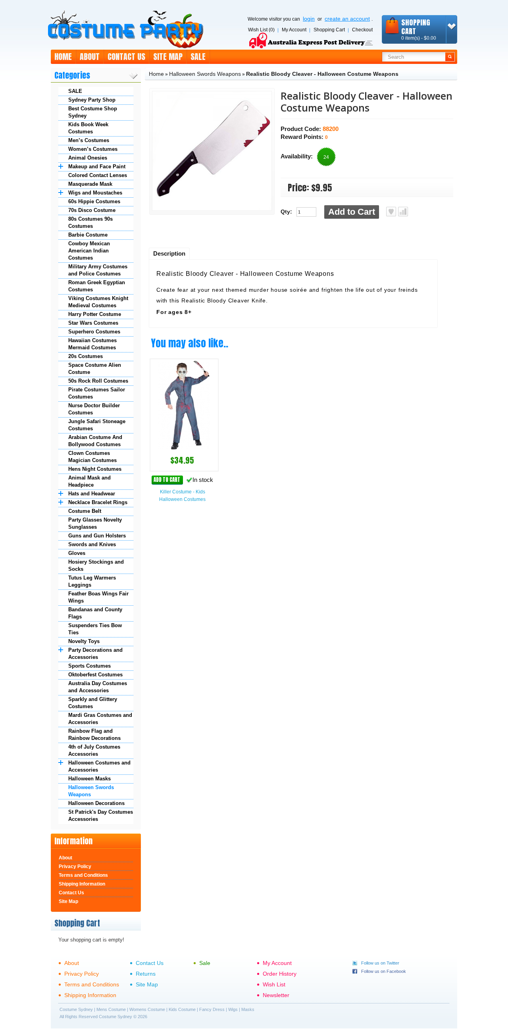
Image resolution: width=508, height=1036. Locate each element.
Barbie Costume (88, 235)
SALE (75, 91)
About (90, 56)
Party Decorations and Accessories (95, 653)
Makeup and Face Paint (96, 166)
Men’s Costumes (88, 140)
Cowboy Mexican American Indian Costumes (89, 251)
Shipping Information (82, 884)
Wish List (274, 984)
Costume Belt (84, 511)
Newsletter (276, 995)
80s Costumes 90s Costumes (90, 222)
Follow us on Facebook (383, 971)
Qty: (286, 211)
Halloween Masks (89, 779)
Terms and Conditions (83, 875)
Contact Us (126, 56)
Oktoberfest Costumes (95, 675)
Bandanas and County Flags (95, 613)
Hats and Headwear (91, 494)
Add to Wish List (391, 211)
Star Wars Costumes (93, 323)
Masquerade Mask (90, 184)
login (309, 18)
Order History (279, 974)
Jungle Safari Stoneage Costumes (96, 424)
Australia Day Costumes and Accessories (97, 686)
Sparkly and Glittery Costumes (92, 702)
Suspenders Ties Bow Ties (95, 628)
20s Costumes (85, 356)
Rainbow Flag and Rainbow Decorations (94, 734)
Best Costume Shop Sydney (92, 112)
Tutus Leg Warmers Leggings (92, 581)
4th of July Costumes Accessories (94, 750)
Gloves (76, 553)
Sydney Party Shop (91, 100)
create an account (347, 18)
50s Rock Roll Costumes (98, 381)
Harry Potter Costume (94, 314)
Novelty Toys (84, 641)
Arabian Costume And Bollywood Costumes (95, 440)
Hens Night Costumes (94, 469)
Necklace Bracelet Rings (97, 502)
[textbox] (414, 57)
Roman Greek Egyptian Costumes (96, 286)
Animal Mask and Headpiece (89, 481)
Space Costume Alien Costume (94, 368)
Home (63, 56)
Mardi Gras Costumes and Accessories (100, 718)
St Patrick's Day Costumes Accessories (100, 815)
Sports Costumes (89, 666)
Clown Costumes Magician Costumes (92, 456)
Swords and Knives (92, 544)
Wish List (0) (261, 30)
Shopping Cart (329, 30)
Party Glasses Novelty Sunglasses (95, 523)
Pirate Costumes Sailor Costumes (96, 393)
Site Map (168, 56)
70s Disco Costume (91, 210)
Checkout (362, 30)
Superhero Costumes (94, 332)
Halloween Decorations (96, 803)
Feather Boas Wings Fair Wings (98, 597)
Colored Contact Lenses (97, 175)
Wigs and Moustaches (95, 193)
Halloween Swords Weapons (91, 790)
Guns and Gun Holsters (97, 536)
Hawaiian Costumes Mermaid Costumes (92, 343)
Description (169, 253)
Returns (146, 974)
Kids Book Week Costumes (88, 128)
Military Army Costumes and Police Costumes (97, 270)
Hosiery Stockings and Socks (96, 565)
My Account (294, 30)
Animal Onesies (87, 158)
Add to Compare (403, 211)
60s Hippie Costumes (94, 201)
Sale (198, 56)
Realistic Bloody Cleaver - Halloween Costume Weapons (322, 74)
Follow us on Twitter (380, 963)
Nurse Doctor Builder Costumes (94, 409)
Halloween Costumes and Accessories (99, 766)
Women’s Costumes (92, 149)
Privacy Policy (75, 866)
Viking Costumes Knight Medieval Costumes (98, 301)
